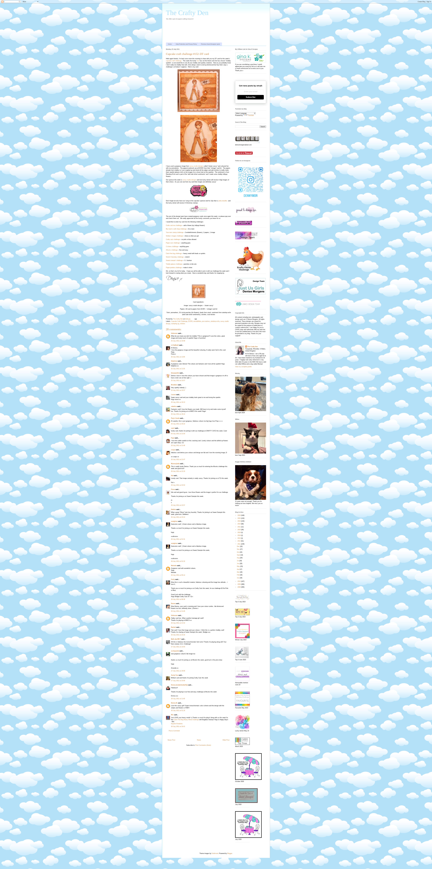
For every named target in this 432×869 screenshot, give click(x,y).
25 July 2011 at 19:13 (178, 402)
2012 (239, 541)
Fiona (173, 489)
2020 (239, 529)
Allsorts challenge (172, 250)
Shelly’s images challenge (174, 236)
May (238, 566)
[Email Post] (195, 319)
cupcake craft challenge (173, 61)
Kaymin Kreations (177, 724)
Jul (238, 561)
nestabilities (197, 321)
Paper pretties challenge (174, 267)
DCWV (190, 321)
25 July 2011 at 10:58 (178, 341)
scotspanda (175, 651)
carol (172, 428)
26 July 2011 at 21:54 (178, 623)
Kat (172, 475)
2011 (239, 544)
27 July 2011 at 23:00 (178, 680)
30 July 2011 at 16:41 (178, 726)
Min (172, 715)
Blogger (229, 853)
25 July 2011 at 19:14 (178, 414)
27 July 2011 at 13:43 (178, 647)
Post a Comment (174, 731)
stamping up (175, 323)
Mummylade (175, 463)
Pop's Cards (175, 418)
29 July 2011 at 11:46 (178, 699)
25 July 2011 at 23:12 (178, 517)
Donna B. (174, 703)
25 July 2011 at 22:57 (178, 505)
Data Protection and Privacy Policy (186, 44)
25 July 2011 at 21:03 (178, 433)
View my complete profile (243, 366)
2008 (239, 587)
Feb (238, 575)
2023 (239, 524)
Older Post (226, 740)
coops (173, 450)
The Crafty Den (187, 12)
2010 (239, 581)
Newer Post (171, 740)
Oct (238, 552)
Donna (173, 603)
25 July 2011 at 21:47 (178, 459)
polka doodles (222, 201)
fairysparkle (175, 373)
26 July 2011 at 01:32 (178, 561)
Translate (251, 115)
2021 (239, 527)
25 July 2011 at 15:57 (178, 390)
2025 (239, 518)
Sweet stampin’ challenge (174, 260)
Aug (238, 558)
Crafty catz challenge (173, 239)
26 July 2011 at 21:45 (178, 611)
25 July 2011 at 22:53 (178, 485)
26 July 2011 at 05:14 (178, 575)
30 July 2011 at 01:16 (178, 710)
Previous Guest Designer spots (210, 44)
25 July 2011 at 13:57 (178, 380)
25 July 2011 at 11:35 (178, 369)
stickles (182, 323)
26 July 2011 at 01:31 (178, 539)
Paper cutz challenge (173, 243)
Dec (238, 546)
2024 (239, 521)
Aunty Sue (174, 675)
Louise (173, 394)
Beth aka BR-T (176, 639)
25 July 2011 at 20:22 (178, 424)
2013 (239, 538)
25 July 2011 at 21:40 (178, 445)
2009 (239, 584)
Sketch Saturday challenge (174, 257)
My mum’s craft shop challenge (176, 229)
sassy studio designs (196, 166)
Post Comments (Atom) (203, 745)
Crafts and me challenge (174, 225)
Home (170, 44)
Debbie (173, 509)
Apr (238, 569)
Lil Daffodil (175, 345)
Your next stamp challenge (174, 232)
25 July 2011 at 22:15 (178, 471)
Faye (172, 438)
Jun (238, 563)
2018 (239, 535)
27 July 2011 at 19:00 (178, 671)
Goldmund (215, 853)
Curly (173, 579)
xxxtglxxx (174, 521)
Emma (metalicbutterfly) (179, 685)
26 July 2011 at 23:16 (178, 635)
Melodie (174, 565)
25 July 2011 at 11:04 (178, 357)
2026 (239, 515)
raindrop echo (215, 321)
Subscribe (250, 97)
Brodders (174, 385)
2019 (239, 532)
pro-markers (206, 321)
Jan (238, 578)
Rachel (173, 627)
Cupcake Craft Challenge (179, 321)
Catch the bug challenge (174, 253)
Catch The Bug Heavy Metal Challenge (186, 719)
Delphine (174, 361)
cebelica (174, 406)
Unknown (174, 333)
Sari (198, 61)
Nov (238, 549)
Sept (238, 555)
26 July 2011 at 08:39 (178, 599)
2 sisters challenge (172, 246)
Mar (238, 572)
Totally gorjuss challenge (174, 264)
